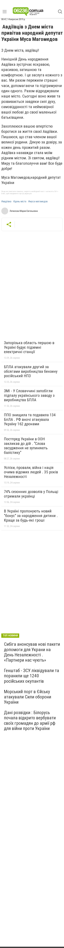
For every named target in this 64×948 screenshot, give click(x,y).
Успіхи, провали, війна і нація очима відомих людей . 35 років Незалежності (31, 472)
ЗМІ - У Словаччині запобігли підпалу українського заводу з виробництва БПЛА (29, 395)
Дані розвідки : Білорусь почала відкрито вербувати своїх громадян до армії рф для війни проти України (30, 720)
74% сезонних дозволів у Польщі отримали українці (31, 494)
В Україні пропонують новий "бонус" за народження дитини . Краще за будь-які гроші (31, 515)
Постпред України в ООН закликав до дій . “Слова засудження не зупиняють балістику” (26, 446)
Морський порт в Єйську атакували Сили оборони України (27, 697)
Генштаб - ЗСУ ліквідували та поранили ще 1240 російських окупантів (31, 676)
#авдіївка (6, 201)
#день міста (19, 201)
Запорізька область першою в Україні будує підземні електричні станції (29, 347)
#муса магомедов (38, 201)
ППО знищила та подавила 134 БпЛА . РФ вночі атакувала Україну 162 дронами (30, 419)
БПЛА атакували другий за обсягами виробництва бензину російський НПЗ (30, 371)
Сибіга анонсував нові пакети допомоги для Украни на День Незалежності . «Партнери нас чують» (32, 652)
